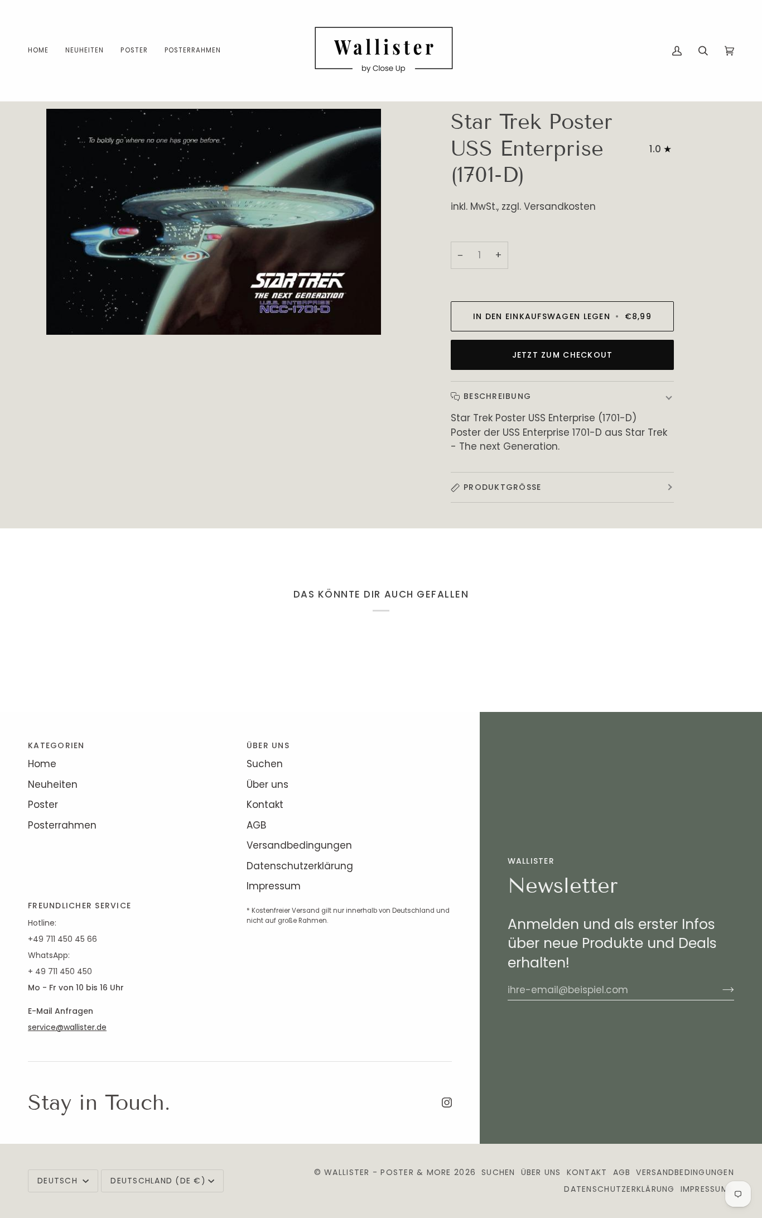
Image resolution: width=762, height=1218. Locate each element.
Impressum (274, 886)
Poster (43, 804)
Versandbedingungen (299, 845)
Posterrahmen (62, 825)
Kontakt (265, 804)
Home (42, 764)
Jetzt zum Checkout (562, 354)
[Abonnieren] (719, 990)
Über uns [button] (268, 745)
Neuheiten (53, 784)
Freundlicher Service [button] (79, 905)
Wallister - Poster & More (387, 1172)
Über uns (267, 784)
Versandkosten (560, 206)
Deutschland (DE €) (158, 1180)
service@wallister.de (67, 1027)
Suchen (265, 764)
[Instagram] (447, 1102)
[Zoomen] (67, 314)
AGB (256, 825)
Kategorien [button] (56, 745)
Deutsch (58, 1180)
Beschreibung (497, 396)
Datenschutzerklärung (300, 866)
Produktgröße (502, 487)
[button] (134, 50)
